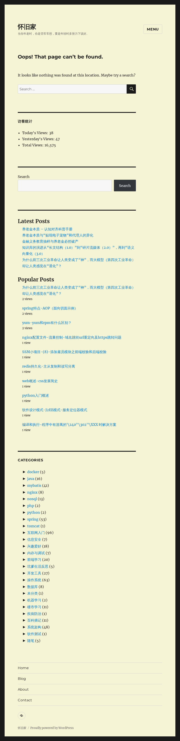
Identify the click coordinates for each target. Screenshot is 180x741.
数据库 (32, 587)
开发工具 (34, 573)
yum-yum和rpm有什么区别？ (47, 322)
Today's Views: (35, 133)
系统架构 (34, 627)
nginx (32, 492)
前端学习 (34, 559)
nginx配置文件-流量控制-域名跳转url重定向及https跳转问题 (71, 337)
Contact (25, 700)
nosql (32, 499)
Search (24, 176)
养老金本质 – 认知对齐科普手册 (47, 229)
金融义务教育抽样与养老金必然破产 (50, 241)
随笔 (30, 640)
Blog (22, 679)
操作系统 (34, 580)
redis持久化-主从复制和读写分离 (48, 366)
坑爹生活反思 (37, 566)
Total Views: (33, 145)
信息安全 (34, 539)
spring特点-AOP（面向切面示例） (50, 308)
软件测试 (34, 634)
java (30, 478)
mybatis (34, 485)
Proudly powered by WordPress (52, 728)
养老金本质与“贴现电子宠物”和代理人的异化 (57, 235)
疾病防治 (34, 613)
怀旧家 (27, 26)
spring (32, 519)
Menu (153, 29)
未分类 (32, 593)
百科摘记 (34, 620)
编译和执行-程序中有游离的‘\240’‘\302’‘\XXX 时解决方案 (69, 424)
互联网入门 (36, 532)
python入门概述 (35, 395)
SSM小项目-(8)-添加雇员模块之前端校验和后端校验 (64, 352)
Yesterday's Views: (39, 139)
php (30, 505)
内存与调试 (36, 553)
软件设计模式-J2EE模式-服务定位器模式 (54, 410)
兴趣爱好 (34, 546)
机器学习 (34, 600)
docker (33, 472)
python (33, 512)
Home (23, 668)
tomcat (33, 526)
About (23, 689)
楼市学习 (34, 607)
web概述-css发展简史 (40, 381)
